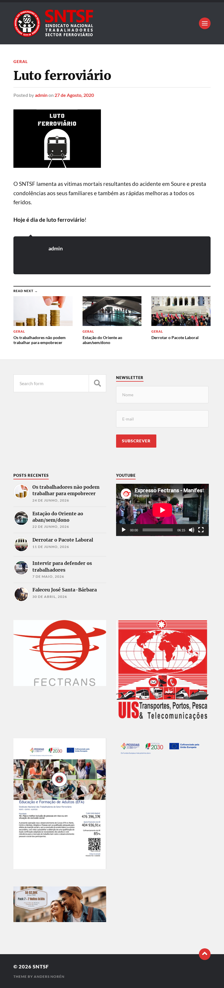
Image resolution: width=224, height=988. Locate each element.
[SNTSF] (112, 23)
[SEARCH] (97, 383)
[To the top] (205, 954)
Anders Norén (49, 976)
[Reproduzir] (124, 530)
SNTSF (41, 966)
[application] (162, 510)
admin (41, 95)
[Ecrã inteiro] (201, 530)
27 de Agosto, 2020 (74, 95)
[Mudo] (192, 530)
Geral (20, 61)
